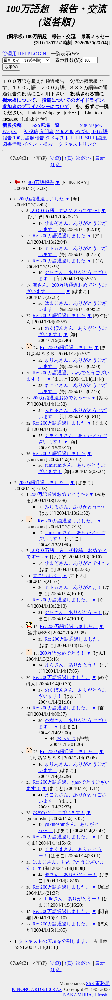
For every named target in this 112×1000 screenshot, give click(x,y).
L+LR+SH (80, 137)
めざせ (82, 131)
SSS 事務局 (98, 983)
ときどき (64, 131)
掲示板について (19, 100)
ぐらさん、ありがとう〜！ (73, 612)
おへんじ (66, 738)
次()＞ (84, 158)
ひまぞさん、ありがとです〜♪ (77, 563)
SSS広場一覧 (45, 125)
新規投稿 (12, 125)
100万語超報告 (28, 137)
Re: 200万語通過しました (59, 235)
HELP (24, 53)
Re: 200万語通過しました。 (67, 520)
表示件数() (68, 60)
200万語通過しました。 (44, 482)
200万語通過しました (41, 198)
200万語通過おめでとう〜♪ (61, 397)
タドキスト (57, 137)
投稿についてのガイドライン (73, 100)
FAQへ (9, 131)
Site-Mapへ (91, 125)
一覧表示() (64, 53)
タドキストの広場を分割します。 (54, 941)
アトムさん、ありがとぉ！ (73, 587)
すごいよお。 (47, 575)
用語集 (100, 137)
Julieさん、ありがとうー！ (73, 898)
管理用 (9, 53)
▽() (55, 158)
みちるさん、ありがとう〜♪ (74, 506)
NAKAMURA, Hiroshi (85, 994)
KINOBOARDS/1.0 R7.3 (37, 989)
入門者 (46, 131)
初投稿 (31, 131)
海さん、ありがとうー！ (71, 874)
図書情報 (12, 144)
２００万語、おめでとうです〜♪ (65, 210)
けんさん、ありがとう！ (71, 664)
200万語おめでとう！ (62, 653)
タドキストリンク (78, 144)
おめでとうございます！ (59, 812)
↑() (68, 158)
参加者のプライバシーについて (35, 106)
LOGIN (38, 53)
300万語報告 (41, 182)
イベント (32, 144)
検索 (48, 144)
